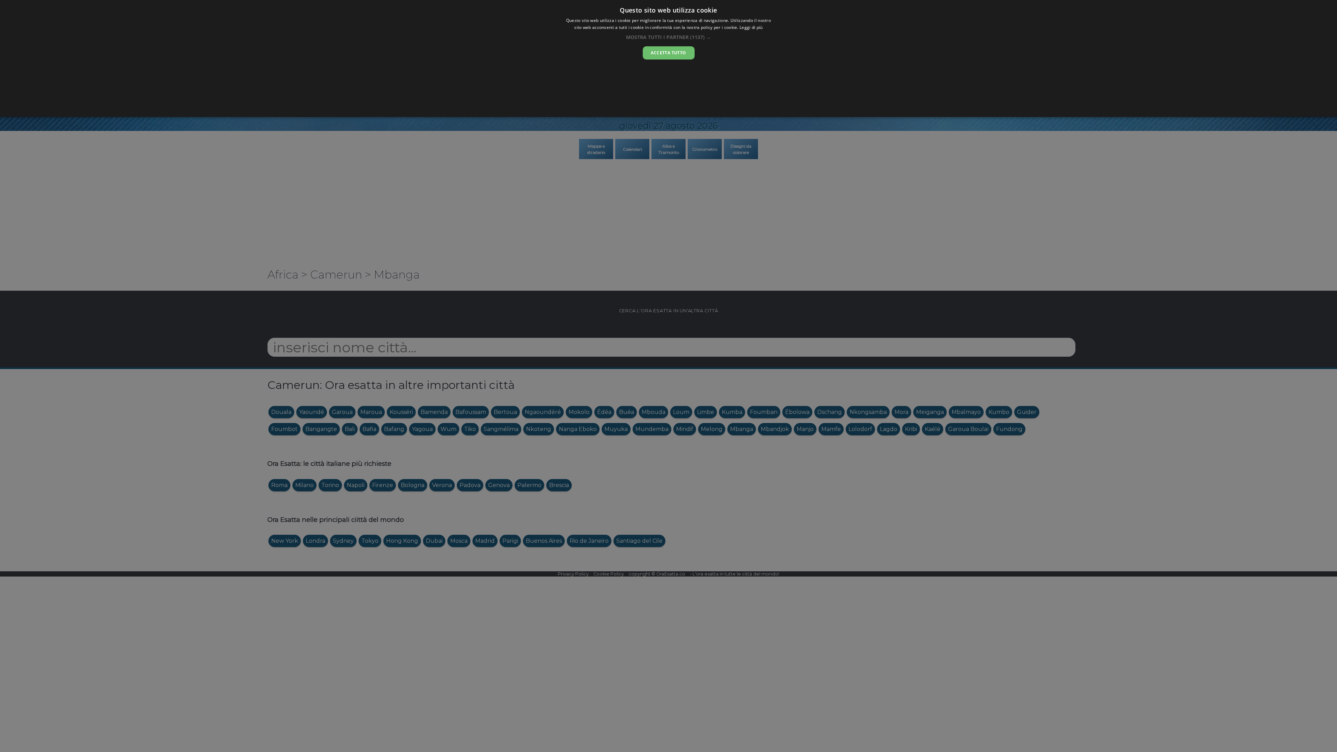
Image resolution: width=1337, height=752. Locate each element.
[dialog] (668, 58)
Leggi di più (751, 27)
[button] (668, 37)
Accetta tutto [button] (668, 53)
